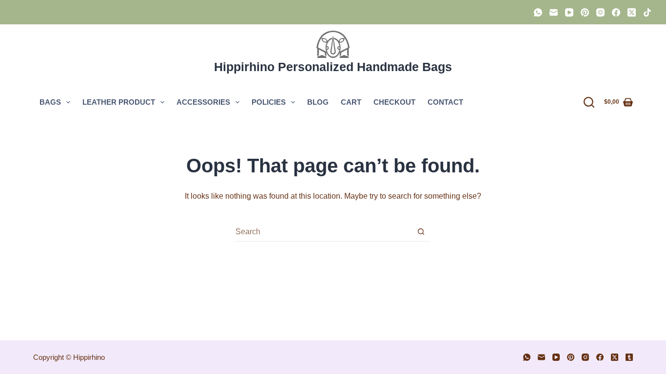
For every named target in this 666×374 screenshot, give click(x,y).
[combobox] (323, 232)
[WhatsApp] (538, 12)
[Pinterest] (585, 12)
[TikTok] (647, 12)
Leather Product (118, 102)
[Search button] (421, 231)
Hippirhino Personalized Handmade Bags (333, 67)
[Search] (589, 102)
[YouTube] (569, 12)
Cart (351, 102)
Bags (50, 102)
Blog (318, 102)
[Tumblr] (629, 357)
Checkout (394, 102)
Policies (269, 102)
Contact (445, 102)
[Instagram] (600, 12)
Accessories (203, 102)
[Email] (553, 12)
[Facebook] (616, 12)
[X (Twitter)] (631, 12)
